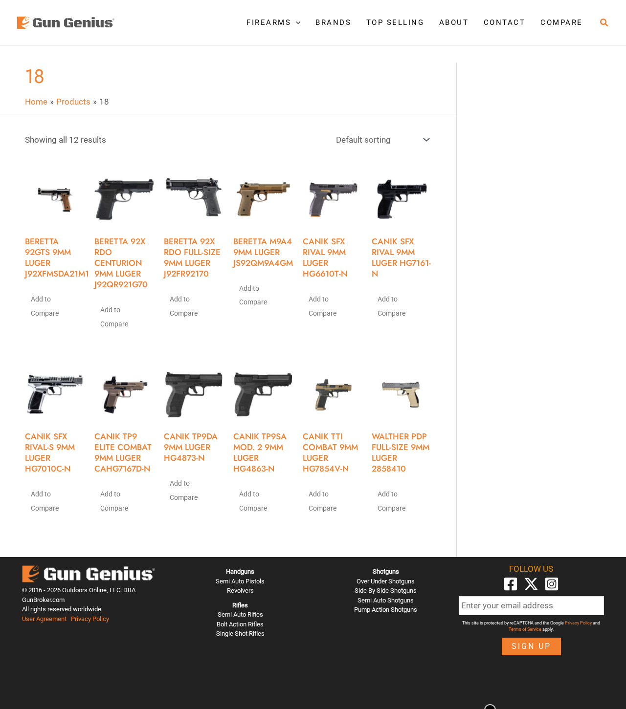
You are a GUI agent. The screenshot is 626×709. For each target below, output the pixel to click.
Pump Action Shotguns (385, 609)
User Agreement (44, 619)
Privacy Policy (90, 619)
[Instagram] (551, 584)
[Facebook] (510, 584)
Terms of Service (525, 629)
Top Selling (395, 22)
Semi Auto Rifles (240, 614)
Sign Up (531, 646)
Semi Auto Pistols (240, 581)
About (454, 22)
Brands (333, 22)
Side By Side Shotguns (386, 590)
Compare (561, 22)
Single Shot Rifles (240, 633)
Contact (505, 22)
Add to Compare (45, 306)
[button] (295, 22)
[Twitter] (531, 584)
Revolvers (240, 590)
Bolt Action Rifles (240, 624)
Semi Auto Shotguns (386, 600)
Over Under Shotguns (386, 581)
